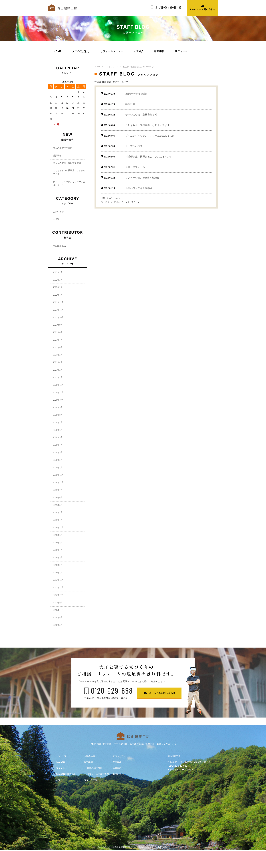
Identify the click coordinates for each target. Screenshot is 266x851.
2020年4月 (58, 445)
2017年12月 (58, 580)
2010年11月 (58, 610)
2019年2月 (58, 512)
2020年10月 (58, 400)
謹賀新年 (57, 155)
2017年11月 (58, 587)
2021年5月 (58, 355)
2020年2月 (58, 460)
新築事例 (159, 51)
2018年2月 (58, 565)
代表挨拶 (117, 762)
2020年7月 (58, 422)
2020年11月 (58, 392)
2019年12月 (58, 475)
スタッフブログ (112, 67)
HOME (58, 51)
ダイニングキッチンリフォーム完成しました (150, 135)
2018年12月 (58, 527)
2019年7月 (58, 490)
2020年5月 (58, 437)
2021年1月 (58, 377)
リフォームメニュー (111, 51)
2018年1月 (58, 572)
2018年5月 (58, 542)
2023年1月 (58, 272)
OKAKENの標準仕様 (66, 774)
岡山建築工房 (59, 246)
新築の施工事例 (94, 768)
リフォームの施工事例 (98, 774)
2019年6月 (58, 497)
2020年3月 (58, 452)
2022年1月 (58, 295)
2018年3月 (58, 557)
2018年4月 (58, 550)
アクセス (189, 769)
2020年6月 (58, 430)
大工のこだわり (81, 51)
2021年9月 (58, 325)
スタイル (60, 768)
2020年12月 (58, 385)
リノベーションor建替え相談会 (142, 177)
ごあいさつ (58, 212)
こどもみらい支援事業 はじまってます (147, 125)
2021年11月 (58, 310)
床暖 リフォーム (135, 167)
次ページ (135, 202)
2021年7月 (58, 340)
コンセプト (61, 756)
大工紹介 (139, 51)
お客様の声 (89, 756)
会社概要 (174, 769)
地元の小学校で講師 (62, 148)
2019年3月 (58, 505)
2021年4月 (58, 362)
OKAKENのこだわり (66, 762)
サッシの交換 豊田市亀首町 (67, 163)
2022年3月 (58, 280)
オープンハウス (134, 146)
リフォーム (181, 51)
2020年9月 (58, 407)
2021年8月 (58, 332)
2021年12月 (58, 302)
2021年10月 (58, 317)
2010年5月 (58, 625)
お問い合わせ (119, 774)
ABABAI (164, 847)
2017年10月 (58, 595)
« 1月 (56, 124)
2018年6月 (58, 535)
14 (125, 202)
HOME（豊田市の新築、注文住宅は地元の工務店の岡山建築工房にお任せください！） (133, 744)
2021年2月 (58, 370)
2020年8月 (58, 415)
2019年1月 (58, 520)
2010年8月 (58, 617)
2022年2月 (58, 287)
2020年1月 (58, 467)
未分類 (56, 219)
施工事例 (88, 762)
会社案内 (117, 768)
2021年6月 (58, 347)
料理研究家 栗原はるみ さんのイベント (148, 156)
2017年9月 (58, 602)
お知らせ (60, 780)
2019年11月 (58, 482)
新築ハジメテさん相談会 (138, 188)
